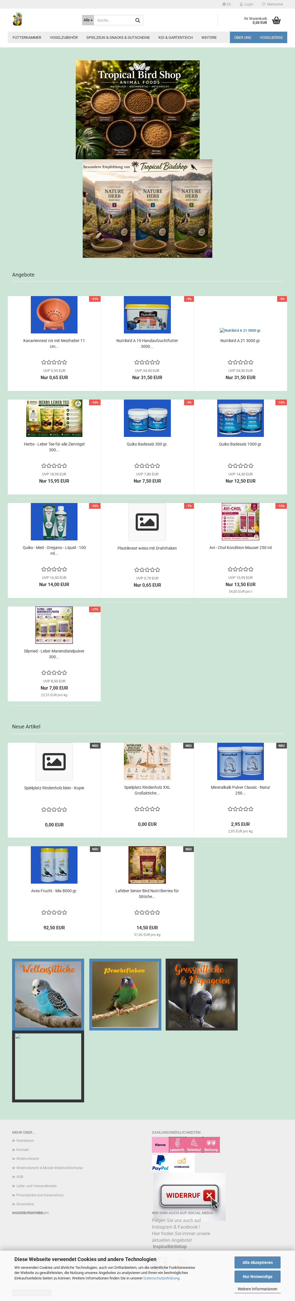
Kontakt (22, 1150)
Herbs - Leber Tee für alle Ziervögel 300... (54, 447)
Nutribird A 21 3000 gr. (240, 340)
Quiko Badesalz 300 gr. (147, 444)
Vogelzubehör (64, 37)
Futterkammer (27, 37)
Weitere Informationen (257, 1289)
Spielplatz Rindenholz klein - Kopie (54, 788)
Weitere (209, 37)
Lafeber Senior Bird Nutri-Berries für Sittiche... (147, 894)
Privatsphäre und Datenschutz (40, 1195)
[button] (226, 4)
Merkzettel (274, 4)
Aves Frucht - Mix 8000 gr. (54, 891)
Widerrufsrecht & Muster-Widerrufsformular (49, 1168)
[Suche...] (137, 20)
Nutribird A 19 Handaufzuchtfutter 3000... (147, 343)
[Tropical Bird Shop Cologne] (42, 19)
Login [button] (248, 4)
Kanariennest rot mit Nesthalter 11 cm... (54, 343)
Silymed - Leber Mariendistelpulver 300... (54, 654)
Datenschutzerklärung (161, 1278)
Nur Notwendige (258, 1276)
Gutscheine (25, 1204)
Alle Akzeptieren (258, 1262)
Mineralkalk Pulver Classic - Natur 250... (240, 790)
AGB (19, 1177)
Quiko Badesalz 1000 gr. (240, 444)
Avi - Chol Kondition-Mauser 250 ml (240, 547)
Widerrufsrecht (27, 1159)
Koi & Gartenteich (175, 37)
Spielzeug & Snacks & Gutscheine (118, 37)
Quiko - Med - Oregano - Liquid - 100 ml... (54, 550)
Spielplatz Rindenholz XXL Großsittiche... (147, 790)
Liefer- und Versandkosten (36, 1186)
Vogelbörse (271, 37)
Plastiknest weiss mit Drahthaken (147, 548)
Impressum (25, 1141)
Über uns (242, 37)
